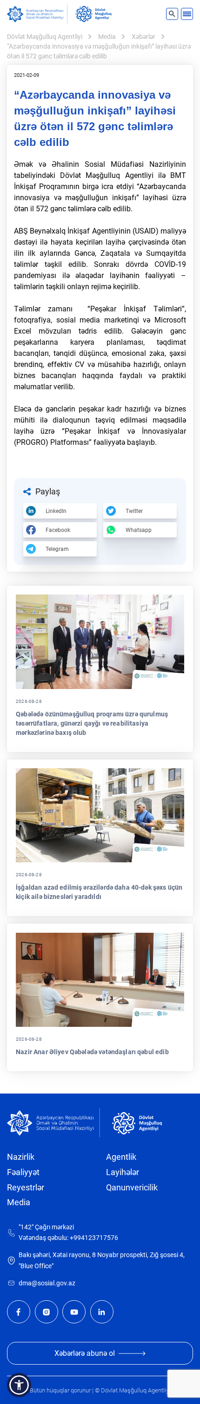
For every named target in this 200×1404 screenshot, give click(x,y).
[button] (19, 1385)
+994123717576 (94, 1238)
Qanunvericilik (132, 1187)
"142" (26, 1227)
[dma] (93, 14)
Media (107, 36)
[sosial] (37, 14)
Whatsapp (139, 530)
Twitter (134, 511)
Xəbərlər (143, 36)
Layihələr (122, 1172)
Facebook (58, 530)
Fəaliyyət (23, 1172)
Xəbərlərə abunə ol (84, 1353)
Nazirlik (20, 1157)
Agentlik (121, 1157)
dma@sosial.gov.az (47, 1283)
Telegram (57, 549)
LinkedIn (56, 511)
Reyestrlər (25, 1187)
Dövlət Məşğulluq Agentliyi (44, 36)
